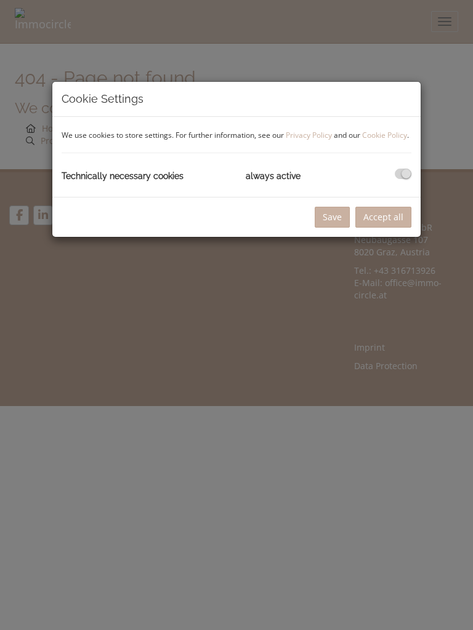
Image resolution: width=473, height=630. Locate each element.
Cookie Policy (384, 135)
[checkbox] (403, 174)
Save (332, 217)
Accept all (383, 217)
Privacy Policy (309, 135)
